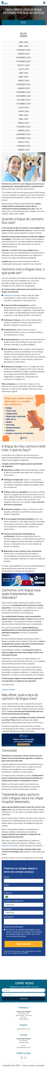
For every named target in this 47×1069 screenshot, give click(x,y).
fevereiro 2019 (23, 146)
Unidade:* (8, 909)
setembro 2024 (24, 104)
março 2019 (23, 142)
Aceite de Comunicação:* (14, 927)
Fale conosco (23, 944)
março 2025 (23, 80)
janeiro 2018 (23, 150)
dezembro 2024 (24, 92)
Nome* (7, 877)
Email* (6, 885)
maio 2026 (23, 42)
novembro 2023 (23, 138)
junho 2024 (23, 111)
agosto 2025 (24, 65)
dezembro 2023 (24, 134)
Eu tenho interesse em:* (14, 901)
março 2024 (23, 123)
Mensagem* (9, 917)
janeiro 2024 (23, 130)
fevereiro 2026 (23, 50)
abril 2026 (23, 46)
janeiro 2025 (24, 88)
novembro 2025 (23, 57)
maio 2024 (23, 115)
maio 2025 (23, 73)
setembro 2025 (23, 61)
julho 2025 (23, 69)
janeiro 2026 (23, 54)
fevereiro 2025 (23, 84)
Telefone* (8, 893)
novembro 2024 (23, 96)
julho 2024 (23, 107)
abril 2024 (23, 119)
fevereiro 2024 (23, 127)
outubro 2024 (23, 100)
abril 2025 (23, 77)
